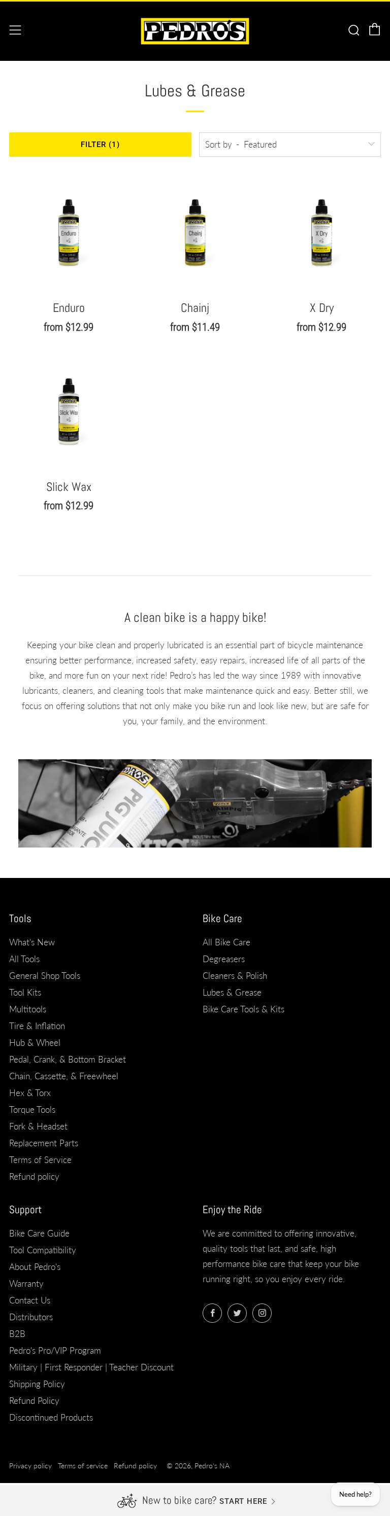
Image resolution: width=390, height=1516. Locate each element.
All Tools (24, 959)
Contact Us (29, 1300)
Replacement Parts (43, 1143)
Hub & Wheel (34, 1042)
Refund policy (34, 1176)
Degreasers (224, 959)
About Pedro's (34, 1266)
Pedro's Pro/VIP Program (55, 1350)
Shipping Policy (37, 1384)
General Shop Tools (44, 975)
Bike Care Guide (39, 1233)
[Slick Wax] (68, 410)
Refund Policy (34, 1400)
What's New (32, 942)
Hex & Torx (30, 1092)
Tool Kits (25, 992)
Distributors (31, 1317)
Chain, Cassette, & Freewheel (63, 1076)
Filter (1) (100, 144)
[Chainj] (195, 231)
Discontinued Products (51, 1417)
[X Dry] (321, 231)
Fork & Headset (38, 1126)
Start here (243, 1501)
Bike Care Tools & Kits (243, 1009)
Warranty (26, 1283)
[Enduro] (68, 231)
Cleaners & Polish (235, 975)
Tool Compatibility (42, 1250)
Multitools (27, 1009)
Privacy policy (30, 1466)
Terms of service (83, 1466)
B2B (17, 1333)
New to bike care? (179, 1500)
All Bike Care (226, 942)
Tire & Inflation (37, 1025)
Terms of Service (40, 1159)
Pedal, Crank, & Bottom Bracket (67, 1059)
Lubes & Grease (232, 992)
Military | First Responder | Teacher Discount (91, 1367)
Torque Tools (32, 1109)
